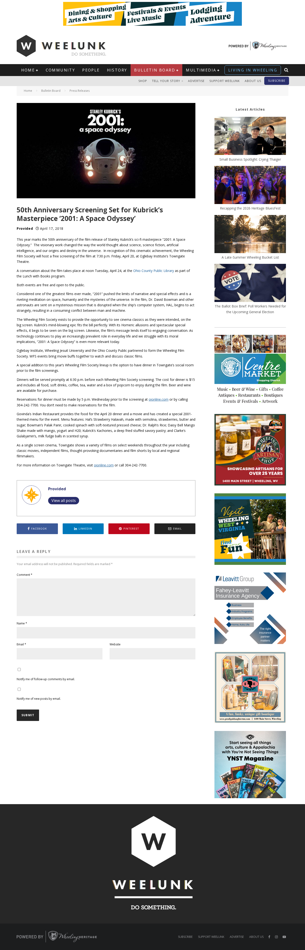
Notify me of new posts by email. (39, 699)
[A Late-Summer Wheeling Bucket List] (250, 235)
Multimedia (201, 70)
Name (22, 623)
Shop (142, 81)
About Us (253, 81)
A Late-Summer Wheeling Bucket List (250, 257)
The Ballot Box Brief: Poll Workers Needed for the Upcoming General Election (250, 309)
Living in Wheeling (252, 70)
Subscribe (276, 81)
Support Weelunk (224, 81)
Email (21, 644)
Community (60, 70)
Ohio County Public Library (153, 270)
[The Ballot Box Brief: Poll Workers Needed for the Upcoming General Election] (250, 283)
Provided (25, 228)
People (91, 70)
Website (115, 644)
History (117, 70)
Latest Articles (250, 109)
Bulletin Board (154, 70)
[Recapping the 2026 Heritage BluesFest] (250, 185)
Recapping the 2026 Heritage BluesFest (250, 208)
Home (28, 70)
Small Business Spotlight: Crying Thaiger (250, 159)
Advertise (196, 81)
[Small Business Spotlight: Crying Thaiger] (250, 136)
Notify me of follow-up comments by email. (46, 679)
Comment (24, 575)
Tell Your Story (166, 81)
